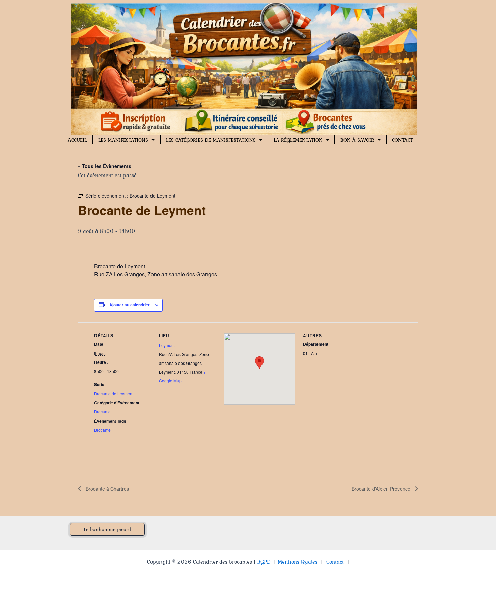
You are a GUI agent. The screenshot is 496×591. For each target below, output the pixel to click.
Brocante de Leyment (113, 393)
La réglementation (298, 140)
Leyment (167, 345)
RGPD (264, 562)
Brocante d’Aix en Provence (382, 488)
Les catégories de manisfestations (211, 140)
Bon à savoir (357, 140)
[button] (107, 529)
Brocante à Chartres (106, 488)
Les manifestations (123, 140)
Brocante (102, 411)
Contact (402, 140)
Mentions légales (298, 562)
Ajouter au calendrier (129, 305)
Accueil (77, 140)
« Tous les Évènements (104, 166)
